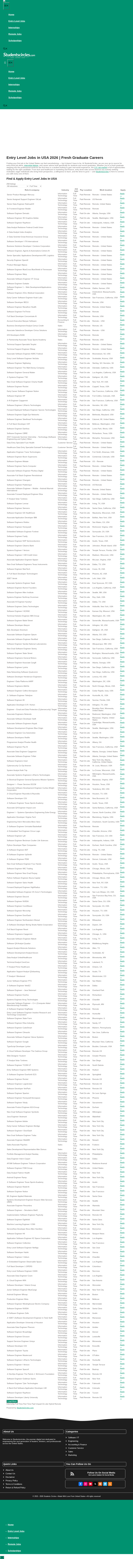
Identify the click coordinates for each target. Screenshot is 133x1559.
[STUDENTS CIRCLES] (15, 1)
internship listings (31, 165)
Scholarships (15, 41)
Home (11, 15)
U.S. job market (100, 167)
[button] (5, 49)
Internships (14, 28)
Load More (12, 1401)
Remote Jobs (15, 34)
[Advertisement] (66, 130)
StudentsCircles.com (25, 1408)
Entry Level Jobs (16, 21)
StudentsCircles (102, 172)
